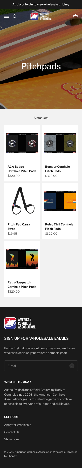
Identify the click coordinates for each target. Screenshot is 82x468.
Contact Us (11, 432)
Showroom (11, 439)
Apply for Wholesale (17, 424)
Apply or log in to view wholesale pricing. (41, 4)
